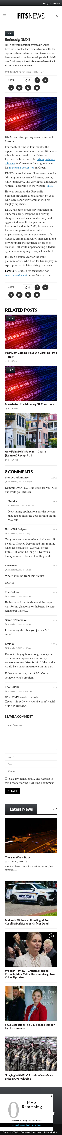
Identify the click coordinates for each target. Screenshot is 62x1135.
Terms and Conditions (31, 1132)
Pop (9, 33)
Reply (54, 478)
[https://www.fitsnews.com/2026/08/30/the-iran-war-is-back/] (31, 835)
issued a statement (16, 275)
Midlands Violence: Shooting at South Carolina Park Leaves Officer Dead (28, 922)
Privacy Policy (50, 1132)
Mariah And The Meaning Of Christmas (29, 404)
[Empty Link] (53, 808)
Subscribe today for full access (26, 1120)
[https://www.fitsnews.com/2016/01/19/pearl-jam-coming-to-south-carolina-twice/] (31, 332)
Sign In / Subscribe (52, 3)
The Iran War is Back (17, 857)
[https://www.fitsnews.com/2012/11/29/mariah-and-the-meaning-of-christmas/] (31, 383)
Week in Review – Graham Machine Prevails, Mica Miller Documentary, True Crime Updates (30, 974)
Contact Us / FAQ (10, 1132)
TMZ (49, 186)
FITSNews (13, 72)
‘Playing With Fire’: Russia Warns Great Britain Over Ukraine (29, 1077)
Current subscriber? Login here (26, 1124)
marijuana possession (21, 167)
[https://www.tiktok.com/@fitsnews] (53, 1113)
